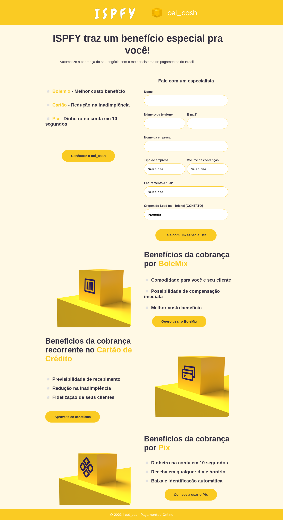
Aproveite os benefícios (72, 417)
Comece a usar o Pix (191, 495)
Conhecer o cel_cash (88, 156)
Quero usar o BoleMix (179, 321)
